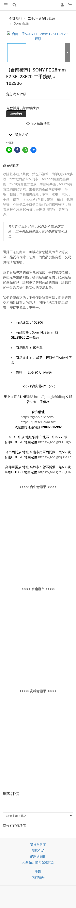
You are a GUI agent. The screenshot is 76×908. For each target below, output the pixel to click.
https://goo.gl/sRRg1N (55, 472)
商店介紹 (38, 850)
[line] (9, 150)
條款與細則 (38, 856)
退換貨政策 (38, 844)
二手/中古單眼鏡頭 (41, 18)
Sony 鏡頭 (21, 23)
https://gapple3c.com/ (38, 417)
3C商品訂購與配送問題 (38, 862)
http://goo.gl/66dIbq (49, 396)
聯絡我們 (16, 114)
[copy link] (33, 150)
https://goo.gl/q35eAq (55, 457)
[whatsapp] (25, 150)
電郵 (38, 871)
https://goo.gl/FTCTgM (55, 442)
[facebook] (17, 150)
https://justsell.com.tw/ (38, 422)
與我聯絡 (38, 877)
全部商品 (15, 18)
